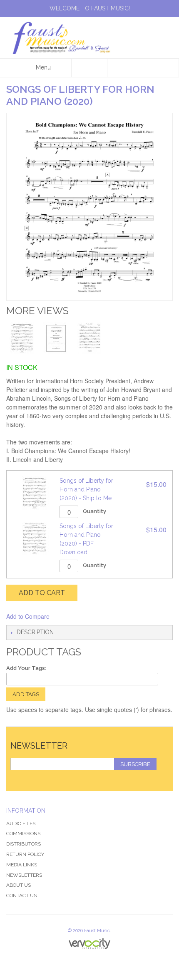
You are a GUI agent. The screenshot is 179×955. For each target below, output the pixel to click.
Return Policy (25, 854)
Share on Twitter (83, 616)
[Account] (125, 68)
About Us (18, 885)
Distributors (23, 844)
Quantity (94, 511)
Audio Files (20, 823)
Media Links (21, 865)
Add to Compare (28, 616)
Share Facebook (67, 616)
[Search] (89, 68)
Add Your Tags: (26, 668)
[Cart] (161, 68)
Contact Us (21, 895)
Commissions (23, 833)
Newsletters (24, 875)
